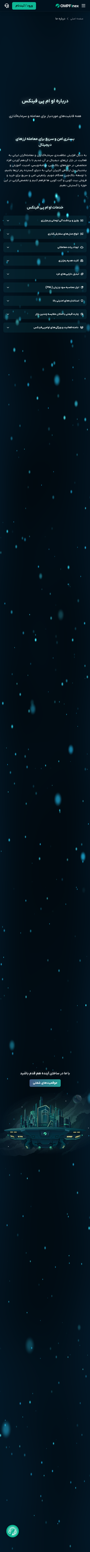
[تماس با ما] (6, 6)
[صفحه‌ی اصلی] (67, 6)
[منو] (83, 6)
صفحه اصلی (76, 18)
